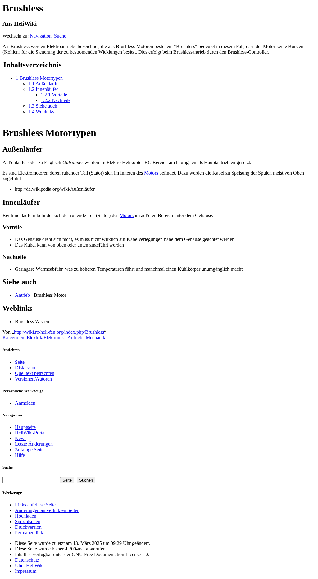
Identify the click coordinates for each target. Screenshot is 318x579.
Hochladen (25, 516)
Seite (20, 362)
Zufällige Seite (29, 449)
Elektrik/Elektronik (45, 337)
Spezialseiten (27, 521)
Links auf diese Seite (35, 504)
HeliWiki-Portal (30, 432)
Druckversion (28, 527)
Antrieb (22, 295)
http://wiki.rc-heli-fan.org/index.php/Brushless (59, 332)
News (20, 438)
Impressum (25, 571)
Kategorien (13, 337)
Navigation (41, 35)
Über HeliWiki (29, 565)
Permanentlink (29, 532)
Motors (151, 173)
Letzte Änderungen (34, 444)
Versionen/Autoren (33, 378)
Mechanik (95, 337)
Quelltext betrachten (34, 373)
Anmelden (25, 403)
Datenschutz (27, 560)
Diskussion (26, 367)
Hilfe (20, 455)
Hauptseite (25, 427)
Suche (60, 35)
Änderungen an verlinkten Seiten (47, 510)
